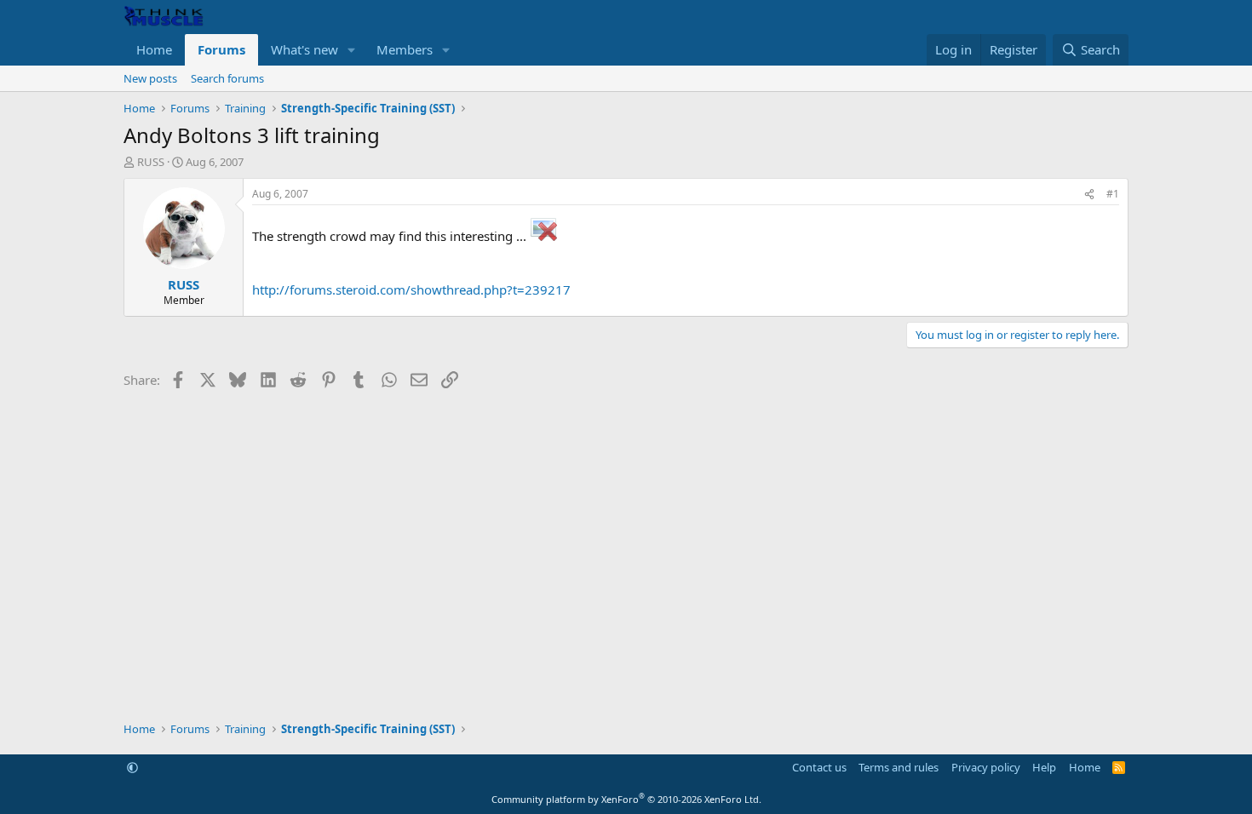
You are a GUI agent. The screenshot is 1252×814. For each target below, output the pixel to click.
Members (404, 49)
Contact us (819, 767)
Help (1044, 767)
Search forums (227, 78)
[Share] (1089, 194)
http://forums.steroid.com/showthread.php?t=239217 (411, 289)
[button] (352, 50)
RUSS (150, 161)
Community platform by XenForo (626, 799)
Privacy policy (985, 767)
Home (154, 49)
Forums (221, 49)
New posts (150, 78)
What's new (304, 49)
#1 (1112, 193)
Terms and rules (899, 767)
